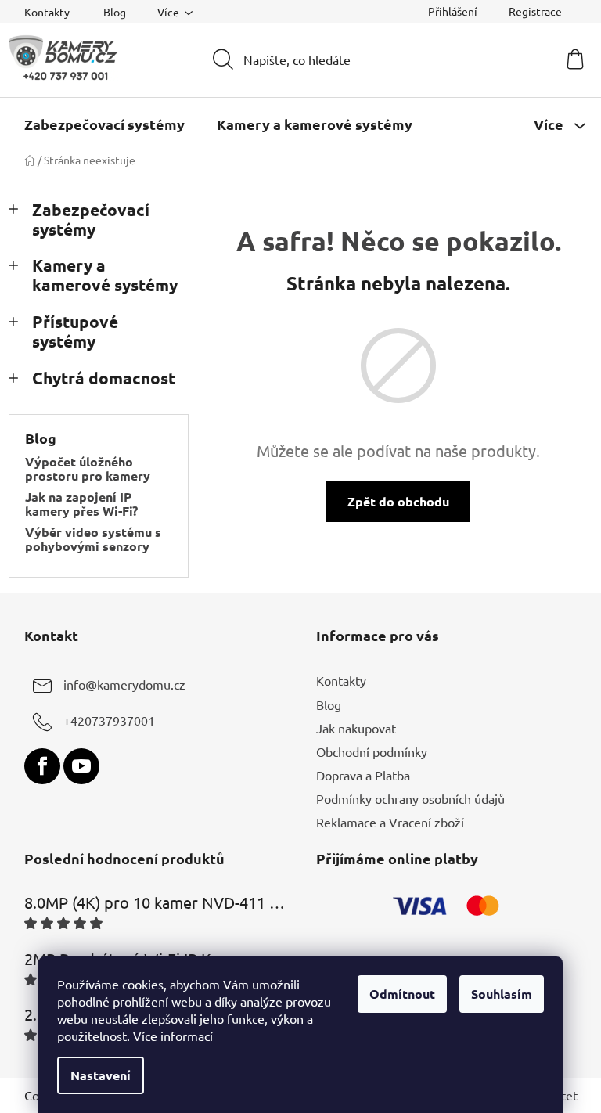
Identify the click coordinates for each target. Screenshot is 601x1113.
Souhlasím (501, 993)
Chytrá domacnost (103, 377)
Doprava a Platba (363, 775)
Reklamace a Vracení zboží (390, 822)
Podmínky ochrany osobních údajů (410, 798)
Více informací (173, 1035)
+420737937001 (109, 721)
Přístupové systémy (75, 331)
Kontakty (47, 12)
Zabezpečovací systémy (90, 219)
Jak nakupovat (356, 728)
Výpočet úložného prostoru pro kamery (87, 468)
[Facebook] (42, 766)
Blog (114, 12)
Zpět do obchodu (398, 501)
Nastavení (100, 1075)
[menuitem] (104, 124)
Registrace (535, 11)
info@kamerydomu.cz (124, 685)
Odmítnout (402, 993)
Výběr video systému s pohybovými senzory (93, 539)
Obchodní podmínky (371, 751)
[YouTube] (81, 766)
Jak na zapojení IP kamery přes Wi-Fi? (81, 503)
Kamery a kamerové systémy (105, 274)
